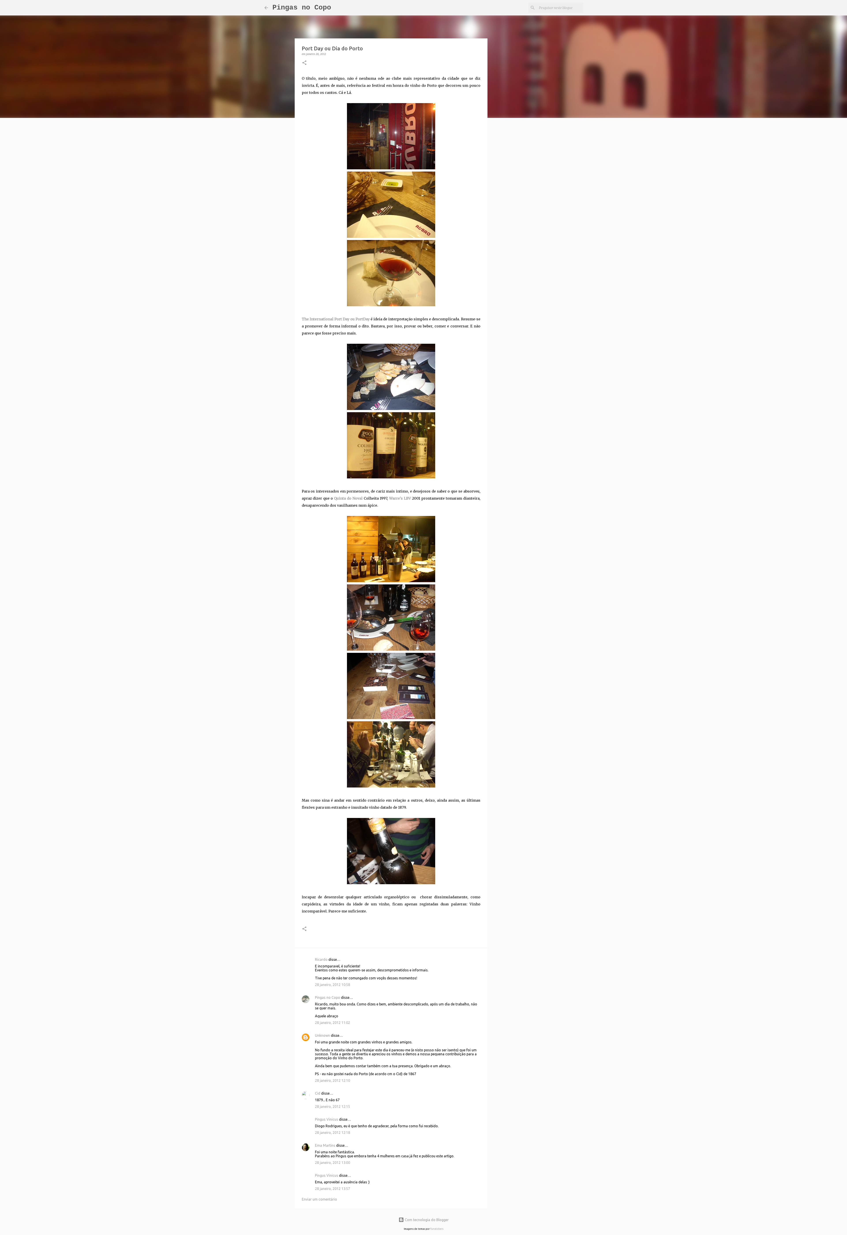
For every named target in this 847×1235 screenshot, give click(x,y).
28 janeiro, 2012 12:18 (332, 1133)
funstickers (436, 1228)
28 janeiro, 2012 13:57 (332, 1189)
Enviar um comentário (319, 1199)
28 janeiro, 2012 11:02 (332, 1023)
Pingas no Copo (301, 8)
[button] (304, 63)
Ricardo (321, 959)
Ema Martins (325, 1145)
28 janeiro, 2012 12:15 (332, 1106)
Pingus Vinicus (326, 1119)
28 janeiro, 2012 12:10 (332, 1080)
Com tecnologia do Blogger (426, 1220)
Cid (317, 1093)
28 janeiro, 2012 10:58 (332, 985)
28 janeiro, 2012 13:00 (332, 1163)
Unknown (322, 1035)
